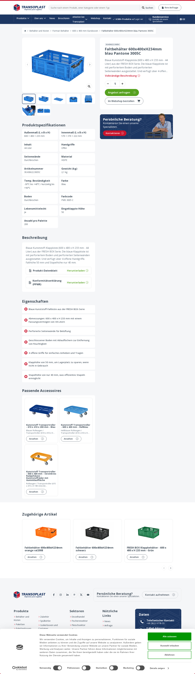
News (52, 18)
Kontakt (107, 18)
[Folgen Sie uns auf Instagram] (61, 595)
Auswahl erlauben (169, 645)
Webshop (95, 18)
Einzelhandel (78, 616)
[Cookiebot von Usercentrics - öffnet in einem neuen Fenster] (19, 668)
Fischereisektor (80, 620)
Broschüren (63, 18)
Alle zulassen (170, 636)
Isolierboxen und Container (48, 626)
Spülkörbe (45, 620)
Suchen (149, 7)
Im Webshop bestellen (121, 101)
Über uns (38, 18)
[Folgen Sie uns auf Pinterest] (74, 595)
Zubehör (44, 616)
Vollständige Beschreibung (121, 75)
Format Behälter (60, 30)
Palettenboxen (23, 628)
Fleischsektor (78, 625)
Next (89, 64)
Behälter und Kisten (39, 30)
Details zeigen (157, 668)
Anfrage (108, 625)
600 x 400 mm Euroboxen (85, 30)
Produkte (21, 18)
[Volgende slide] (170, 568)
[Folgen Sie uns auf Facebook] (54, 595)
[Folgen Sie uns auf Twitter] (81, 595)
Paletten (20, 624)
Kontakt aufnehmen (157, 594)
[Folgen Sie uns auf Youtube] (88, 595)
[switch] (86, 667)
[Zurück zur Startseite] (29, 7)
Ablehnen (170, 655)
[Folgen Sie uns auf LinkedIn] (67, 595)
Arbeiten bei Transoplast (78, 19)
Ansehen (33, 438)
